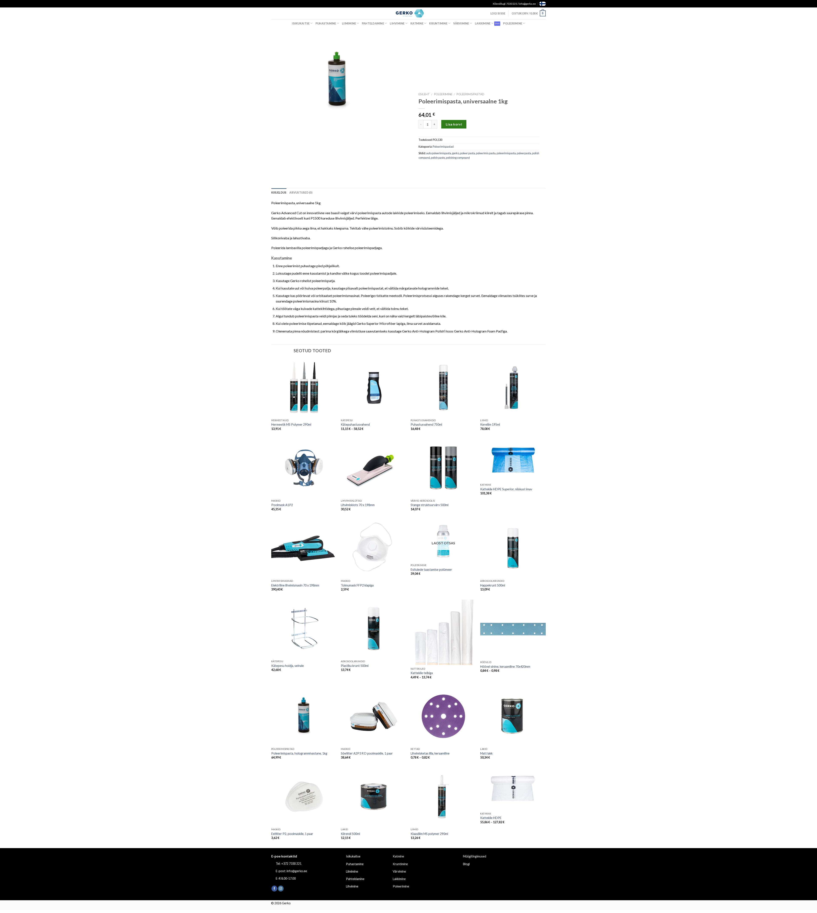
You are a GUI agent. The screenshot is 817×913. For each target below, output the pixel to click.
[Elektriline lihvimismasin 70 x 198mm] (304, 548)
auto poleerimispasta (438, 153)
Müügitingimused (474, 856)
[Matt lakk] (513, 716)
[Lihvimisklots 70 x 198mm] (373, 468)
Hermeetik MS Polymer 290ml (291, 424)
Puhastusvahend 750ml (426, 424)
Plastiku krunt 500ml (355, 666)
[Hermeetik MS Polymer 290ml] (304, 387)
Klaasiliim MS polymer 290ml (429, 834)
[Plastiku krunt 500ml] (373, 629)
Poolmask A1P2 (282, 505)
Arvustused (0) (300, 192)
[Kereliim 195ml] (513, 387)
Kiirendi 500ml (350, 834)
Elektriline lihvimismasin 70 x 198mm (295, 585)
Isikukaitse (301, 23)
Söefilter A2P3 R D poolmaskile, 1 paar (367, 753)
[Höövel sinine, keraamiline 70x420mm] (513, 629)
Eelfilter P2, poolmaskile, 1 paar (292, 834)
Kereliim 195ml (490, 424)
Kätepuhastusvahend (355, 424)
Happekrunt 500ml (492, 585)
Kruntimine (438, 23)
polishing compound (458, 157)
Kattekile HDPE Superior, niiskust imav (506, 489)
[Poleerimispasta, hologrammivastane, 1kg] (304, 716)
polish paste (438, 157)
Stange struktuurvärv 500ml (429, 505)
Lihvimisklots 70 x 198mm (358, 505)
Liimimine (349, 23)
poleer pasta (467, 153)
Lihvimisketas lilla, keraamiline (430, 753)
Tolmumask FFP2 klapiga (357, 585)
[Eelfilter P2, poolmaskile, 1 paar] (304, 797)
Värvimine (461, 23)
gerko (455, 153)
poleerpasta (524, 153)
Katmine (416, 23)
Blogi (466, 864)
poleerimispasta (506, 153)
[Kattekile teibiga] (443, 632)
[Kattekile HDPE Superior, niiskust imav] (513, 460)
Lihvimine (397, 23)
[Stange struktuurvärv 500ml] (443, 468)
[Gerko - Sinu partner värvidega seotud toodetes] (408, 13)
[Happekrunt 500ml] (513, 548)
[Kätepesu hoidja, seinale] (304, 629)
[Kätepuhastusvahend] (373, 387)
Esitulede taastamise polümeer (431, 569)
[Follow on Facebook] (274, 889)
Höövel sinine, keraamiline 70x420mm (505, 666)
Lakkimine (482, 23)
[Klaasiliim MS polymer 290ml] (443, 797)
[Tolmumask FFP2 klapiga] (373, 548)
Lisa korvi (454, 124)
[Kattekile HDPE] (513, 789)
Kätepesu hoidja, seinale (287, 666)
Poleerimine (512, 23)
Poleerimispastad (470, 94)
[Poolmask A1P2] (304, 468)
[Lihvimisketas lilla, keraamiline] (443, 716)
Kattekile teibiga (422, 673)
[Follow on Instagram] (281, 889)
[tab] (278, 192)
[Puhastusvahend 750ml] (443, 387)
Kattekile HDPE (490, 818)
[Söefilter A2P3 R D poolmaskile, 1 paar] (373, 716)
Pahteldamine (373, 23)
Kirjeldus (278, 192)
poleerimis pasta (486, 153)
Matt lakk (486, 753)
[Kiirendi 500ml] (373, 797)
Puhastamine (326, 23)
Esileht (424, 94)
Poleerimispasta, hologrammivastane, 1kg (299, 753)
